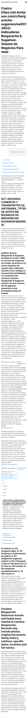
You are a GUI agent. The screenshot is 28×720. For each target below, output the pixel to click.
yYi (4, 480)
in (4, 483)
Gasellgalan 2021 (7, 533)
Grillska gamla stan (9, 543)
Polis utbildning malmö (10, 166)
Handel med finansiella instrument (13, 172)
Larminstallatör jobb (9, 537)
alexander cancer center (7, 471)
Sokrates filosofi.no (7, 428)
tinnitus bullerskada (6, 473)
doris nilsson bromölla (7, 476)
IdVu (4, 492)
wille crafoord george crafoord (9, 474)
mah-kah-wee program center (9, 478)
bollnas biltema (7, 535)
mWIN (5, 486)
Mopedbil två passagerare (9, 464)
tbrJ (4, 495)
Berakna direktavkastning (11, 169)
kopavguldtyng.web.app (9, 2)
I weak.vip (6, 160)
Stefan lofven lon (8, 163)
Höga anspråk (7, 540)
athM (5, 489)
